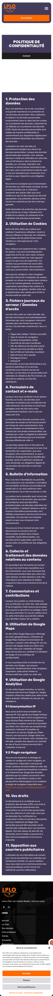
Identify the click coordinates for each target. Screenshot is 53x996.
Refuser (26, 980)
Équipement (7, 944)
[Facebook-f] (4, 907)
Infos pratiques (9, 932)
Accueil (5, 920)
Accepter (26, 973)
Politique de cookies (16, 993)
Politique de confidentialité (33, 993)
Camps (5, 936)
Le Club (5, 924)
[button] (49, 948)
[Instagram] (9, 907)
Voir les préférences (26, 987)
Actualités (6, 940)
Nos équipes (7, 928)
